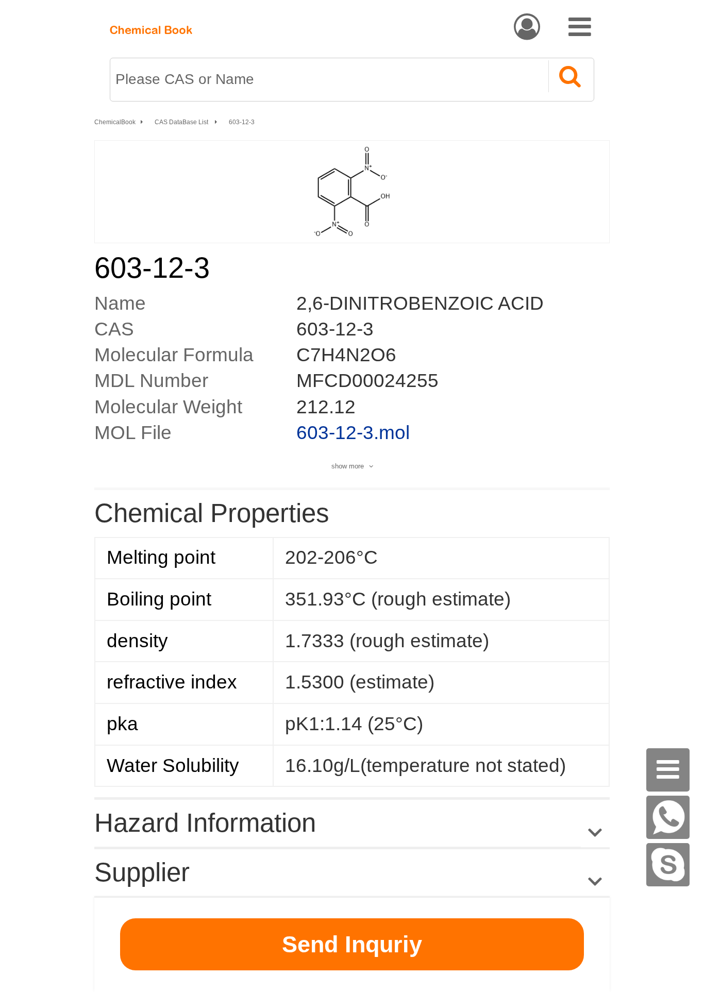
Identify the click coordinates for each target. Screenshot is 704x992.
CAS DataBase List (182, 122)
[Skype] (668, 864)
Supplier (142, 872)
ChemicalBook (115, 122)
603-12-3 (242, 122)
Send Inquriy (352, 944)
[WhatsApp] (668, 817)
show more (347, 466)
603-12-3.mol (353, 432)
